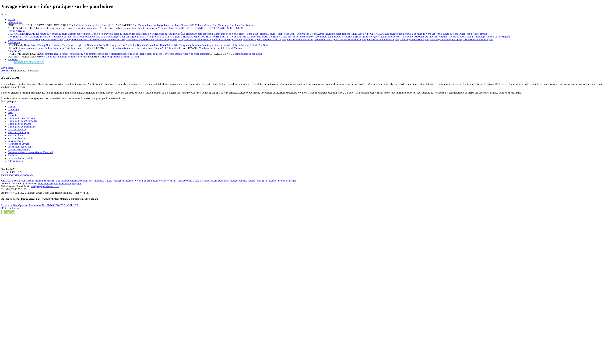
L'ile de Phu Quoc (259, 45)
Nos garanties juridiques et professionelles (105, 53)
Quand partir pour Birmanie (21, 126)
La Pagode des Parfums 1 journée (81, 39)
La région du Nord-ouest (86, 45)
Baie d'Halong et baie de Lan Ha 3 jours (160, 36)
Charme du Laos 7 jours (326, 39)
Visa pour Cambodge (18, 132)
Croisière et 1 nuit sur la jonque (70, 36)
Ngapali (230, 48)
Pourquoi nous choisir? (71, 53)
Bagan (213, 48)
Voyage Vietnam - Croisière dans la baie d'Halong (184, 180)
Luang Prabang (45, 48)
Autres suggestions (137, 33)
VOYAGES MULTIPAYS (197, 39)
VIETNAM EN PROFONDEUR (367, 33)
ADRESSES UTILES (231, 28)
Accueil (11, 19)
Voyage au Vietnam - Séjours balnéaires (276, 180)
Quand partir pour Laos (19, 123)
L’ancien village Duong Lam (169, 39)
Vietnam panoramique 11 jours (83, 33)
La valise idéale (44, 28)
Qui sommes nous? (49, 53)
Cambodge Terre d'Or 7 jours (414, 39)
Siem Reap (117, 48)
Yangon (238, 48)
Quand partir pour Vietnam (21, 118)
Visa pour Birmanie (17, 138)
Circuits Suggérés (16, 31)
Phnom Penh (160, 48)
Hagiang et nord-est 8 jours (199, 33)
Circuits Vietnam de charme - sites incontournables (51, 180)
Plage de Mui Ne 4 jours (399, 36)
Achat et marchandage (111, 28)
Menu (4, 14)
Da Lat (133, 45)
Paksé (89, 48)
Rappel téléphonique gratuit (67, 183)
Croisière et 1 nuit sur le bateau (253, 36)
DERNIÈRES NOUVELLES (29, 62)
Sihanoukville (174, 48)
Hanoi (27, 45)
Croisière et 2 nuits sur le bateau (285, 36)
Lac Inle (221, 48)
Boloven (81, 48)
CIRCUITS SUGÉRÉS (13, 180)
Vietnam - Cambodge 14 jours (227, 39)
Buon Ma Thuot (145, 45)
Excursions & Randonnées (90, 180)
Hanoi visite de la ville (52, 39)
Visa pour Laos (15, 135)
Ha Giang (111, 45)
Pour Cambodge (155, 25)
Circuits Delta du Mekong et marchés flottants (233, 180)
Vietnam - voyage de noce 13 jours (455, 36)
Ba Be (102, 45)
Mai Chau (62, 45)
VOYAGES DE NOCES (425, 36)
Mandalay (204, 48)
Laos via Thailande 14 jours (352, 39)
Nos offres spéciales (199, 53)
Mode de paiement (111, 56)
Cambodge (90, 25)
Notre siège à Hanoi (136, 53)
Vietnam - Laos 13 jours (274, 39)
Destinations (14, 42)
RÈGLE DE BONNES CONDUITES (200, 28)
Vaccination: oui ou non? (86, 28)
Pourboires (174, 28)
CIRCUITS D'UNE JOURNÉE (24, 39)
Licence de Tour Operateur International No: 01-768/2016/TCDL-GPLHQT (39, 205)
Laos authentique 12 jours (300, 39)
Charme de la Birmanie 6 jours (478, 39)
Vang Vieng (60, 48)
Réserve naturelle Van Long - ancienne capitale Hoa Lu (126, 39)
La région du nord (28, 48)
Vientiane (71, 48)
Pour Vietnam (139, 25)
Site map (15, 208)
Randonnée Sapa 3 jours (226, 33)
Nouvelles (13, 59)
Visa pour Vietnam (17, 129)
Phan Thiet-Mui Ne (164, 45)
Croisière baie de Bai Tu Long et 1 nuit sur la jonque (112, 36)
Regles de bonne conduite (21, 158)
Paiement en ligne (130, 56)
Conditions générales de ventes (72, 56)
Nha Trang (179, 45)
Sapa (70, 45)
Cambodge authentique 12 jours (446, 39)
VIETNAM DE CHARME (21, 33)
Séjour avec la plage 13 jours (113, 33)
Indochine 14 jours (252, 39)
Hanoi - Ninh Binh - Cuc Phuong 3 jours (296, 33)
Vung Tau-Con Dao (196, 45)
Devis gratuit (7, 67)
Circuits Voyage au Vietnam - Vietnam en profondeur (131, 180)
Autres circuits (480, 33)
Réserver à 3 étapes (46, 56)
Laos (98, 25)
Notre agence (14, 51)
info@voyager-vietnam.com (18, 175)
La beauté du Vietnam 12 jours (51, 33)
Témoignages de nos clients (248, 53)
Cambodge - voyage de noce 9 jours (492, 36)
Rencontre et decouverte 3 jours (317, 36)
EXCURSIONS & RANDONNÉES (166, 33)
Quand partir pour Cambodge (22, 121)
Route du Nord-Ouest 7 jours (457, 33)
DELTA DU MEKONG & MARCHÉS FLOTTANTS (208, 36)
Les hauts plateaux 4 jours (398, 33)
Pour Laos (169, 25)
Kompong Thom (131, 48)
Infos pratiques (15, 22)
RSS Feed (6, 208)
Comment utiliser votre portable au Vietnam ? (145, 28)
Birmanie (106, 25)
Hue (118, 45)
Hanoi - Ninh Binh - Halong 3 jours (257, 33)
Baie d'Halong (38, 45)
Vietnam (80, 25)
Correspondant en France (175, 53)
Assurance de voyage (63, 28)
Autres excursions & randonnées (333, 33)
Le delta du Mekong (239, 45)
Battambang (147, 48)
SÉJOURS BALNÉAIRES (348, 36)
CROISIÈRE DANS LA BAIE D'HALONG (31, 36)
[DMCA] (7, 213)
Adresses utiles (15, 161)
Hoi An (125, 45)
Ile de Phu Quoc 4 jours (374, 36)
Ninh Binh (51, 45)
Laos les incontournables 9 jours (383, 39)
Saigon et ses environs (217, 45)
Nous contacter (154, 53)
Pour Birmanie (182, 25)
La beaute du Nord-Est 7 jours (427, 33)
